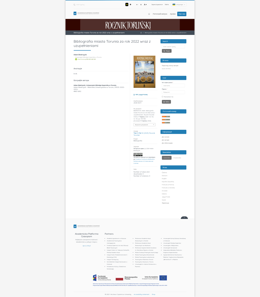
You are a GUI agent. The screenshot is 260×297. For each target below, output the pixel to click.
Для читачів (165, 137)
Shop (153, 294)
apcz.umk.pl (87, 246)
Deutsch (164, 175)
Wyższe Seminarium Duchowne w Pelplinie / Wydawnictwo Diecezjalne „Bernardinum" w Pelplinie (173, 257)
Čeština (164, 172)
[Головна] (86, 13)
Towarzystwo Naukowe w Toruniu (144, 262)
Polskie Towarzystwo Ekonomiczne (144, 255)
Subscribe (167, 158)
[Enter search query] (173, 46)
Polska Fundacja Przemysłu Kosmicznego (146, 252)
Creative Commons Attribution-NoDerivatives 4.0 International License (144, 161)
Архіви (173, 14)
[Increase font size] (145, 4)
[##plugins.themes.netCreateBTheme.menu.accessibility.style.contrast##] (126, 4)
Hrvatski (164, 191)
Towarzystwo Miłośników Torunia (144, 259)
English (164, 178)
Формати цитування (141, 125)
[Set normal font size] (141, 4)
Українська (165, 203)
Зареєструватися (157, 4)
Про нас (181, 14)
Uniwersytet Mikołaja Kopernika (172, 243)
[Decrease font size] (137, 4)
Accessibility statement (141, 294)
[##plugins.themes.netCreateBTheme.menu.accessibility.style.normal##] (130, 4)
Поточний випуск (160, 14)
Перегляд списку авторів (170, 65)
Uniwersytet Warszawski (170, 248)
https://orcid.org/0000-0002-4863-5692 (87, 59)
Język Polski (166, 197)
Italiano (164, 194)
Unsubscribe (177, 158)
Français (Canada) (168, 188)
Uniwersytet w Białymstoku (170, 245)
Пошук (167, 51)
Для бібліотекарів (167, 143)
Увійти (167, 4)
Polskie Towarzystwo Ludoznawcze (144, 257)
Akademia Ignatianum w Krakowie (116, 238)
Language (179, 4)
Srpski (164, 200)
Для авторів (165, 140)
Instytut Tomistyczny (112, 259)
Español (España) (168, 181)
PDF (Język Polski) (142, 94)
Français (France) (168, 185)
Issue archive (166, 69)
